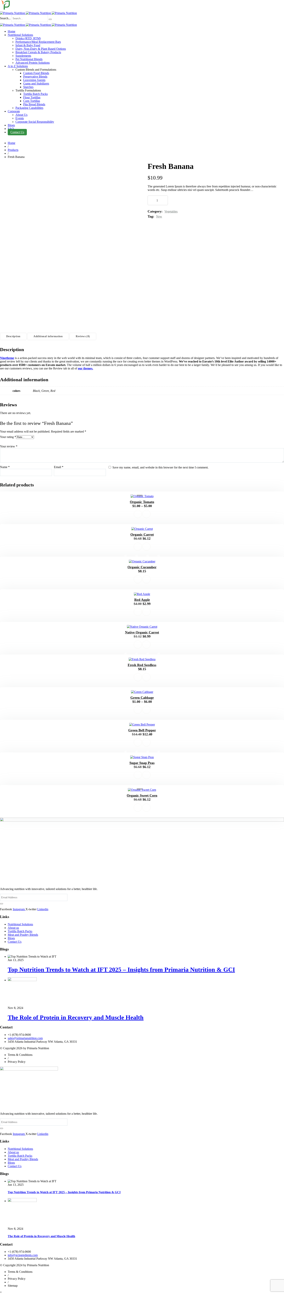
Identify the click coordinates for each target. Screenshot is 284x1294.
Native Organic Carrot (142, 632)
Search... (5, 18)
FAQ (11, 128)
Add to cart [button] (138, 547)
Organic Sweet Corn (142, 795)
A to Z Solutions (18, 66)
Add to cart (187, 200)
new (159, 216)
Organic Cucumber (142, 567)
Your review (8, 446)
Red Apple (142, 600)
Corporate (14, 111)
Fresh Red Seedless (142, 665)
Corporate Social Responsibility (34, 121)
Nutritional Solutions (20, 34)
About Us (21, 114)
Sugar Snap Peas (142, 763)
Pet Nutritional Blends (29, 59)
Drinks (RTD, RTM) (28, 38)
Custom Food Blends (36, 73)
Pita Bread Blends (34, 104)
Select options (138, 514)
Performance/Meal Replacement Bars (38, 41)
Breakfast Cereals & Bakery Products (38, 52)
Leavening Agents (34, 80)
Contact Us (17, 132)
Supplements (23, 55)
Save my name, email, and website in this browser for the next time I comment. (160, 467)
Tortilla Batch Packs (35, 94)
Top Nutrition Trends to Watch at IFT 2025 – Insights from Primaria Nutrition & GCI (121, 969)
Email (58, 467)
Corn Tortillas (31, 100)
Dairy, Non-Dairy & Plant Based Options (40, 48)
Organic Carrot (142, 534)
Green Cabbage (142, 698)
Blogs (11, 125)
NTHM (273, 496)
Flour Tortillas (31, 97)
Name (5, 467)
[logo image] (38, 13)
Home (11, 31)
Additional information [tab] (48, 336)
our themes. (85, 368)
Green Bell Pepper (142, 730)
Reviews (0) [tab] (83, 336)
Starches (28, 87)
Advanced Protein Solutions (32, 62)
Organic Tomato (142, 502)
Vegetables (171, 211)
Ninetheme (7, 358)
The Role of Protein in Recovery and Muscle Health (76, 1017)
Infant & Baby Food (27, 45)
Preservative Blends (35, 76)
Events (19, 118)
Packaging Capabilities (29, 107)
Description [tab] (13, 336)
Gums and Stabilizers (36, 83)
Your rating (8, 437)
